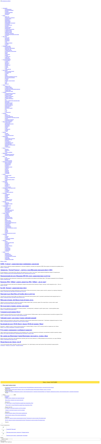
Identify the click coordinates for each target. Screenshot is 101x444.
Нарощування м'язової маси (10, 222)
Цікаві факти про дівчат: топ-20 (10, 342)
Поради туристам (8, 199)
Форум (6, 118)
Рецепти (6, 78)
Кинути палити (8, 95)
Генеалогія (7, 40)
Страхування (7, 248)
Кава (6, 74)
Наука (6, 178)
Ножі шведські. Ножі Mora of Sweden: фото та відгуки (17, 294)
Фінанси (4, 240)
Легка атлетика (8, 221)
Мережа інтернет (8, 32)
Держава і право (8, 87)
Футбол (6, 231)
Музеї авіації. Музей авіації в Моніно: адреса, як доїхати (39, 389)
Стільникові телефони (9, 238)
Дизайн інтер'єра (8, 50)
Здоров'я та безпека (9, 88)
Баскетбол (7, 215)
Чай (6, 82)
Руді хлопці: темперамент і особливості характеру (16, 330)
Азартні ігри (7, 122)
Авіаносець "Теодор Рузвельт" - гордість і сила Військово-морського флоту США (26, 270)
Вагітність (7, 38)
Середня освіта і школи (9, 179)
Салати (6, 79)
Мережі (6, 145)
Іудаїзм (6, 61)
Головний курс (8, 72)
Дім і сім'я (5, 36)
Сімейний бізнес (8, 30)
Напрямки (7, 197)
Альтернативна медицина (10, 93)
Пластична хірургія (9, 104)
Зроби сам (7, 57)
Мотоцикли (7, 13)
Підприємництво (8, 25)
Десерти (6, 73)
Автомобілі (5, 8)
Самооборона (8, 225)
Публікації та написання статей (9, 187)
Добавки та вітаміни (9, 96)
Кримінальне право (9, 91)
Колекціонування (8, 255)
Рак (6, 109)
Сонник (6, 67)
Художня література (9, 192)
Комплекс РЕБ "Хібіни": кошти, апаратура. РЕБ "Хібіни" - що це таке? (23, 282)
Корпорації (7, 19)
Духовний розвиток (7, 59)
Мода (4, 156)
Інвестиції (7, 243)
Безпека (6, 137)
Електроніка (7, 239)
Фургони (7, 14)
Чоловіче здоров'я (8, 103)
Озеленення (7, 54)
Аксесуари (7, 37)
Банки (6, 241)
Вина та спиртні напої (9, 71)
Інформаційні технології (10, 138)
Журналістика (8, 163)
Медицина (7, 101)
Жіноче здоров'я (8, 97)
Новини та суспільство (7, 161)
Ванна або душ (8, 49)
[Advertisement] (21, 4)
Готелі (6, 198)
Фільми (6, 130)
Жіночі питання (8, 162)
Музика (6, 126)
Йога (6, 219)
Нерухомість (7, 247)
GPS (6, 235)
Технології (5, 234)
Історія (6, 176)
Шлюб (6, 182)
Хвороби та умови (9, 94)
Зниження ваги (8, 226)
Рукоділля (7, 257)
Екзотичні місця (8, 200)
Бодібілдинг (7, 216)
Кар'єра (4, 132)
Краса (4, 147)
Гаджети (7, 236)
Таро (6, 68)
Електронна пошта (9, 120)
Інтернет (4, 113)
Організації (7, 23)
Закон (4, 84)
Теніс (6, 228)
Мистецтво (7, 124)
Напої (6, 75)
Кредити (7, 244)
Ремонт (6, 55)
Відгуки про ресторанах (10, 77)
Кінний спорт (8, 220)
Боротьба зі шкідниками (10, 48)
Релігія (6, 66)
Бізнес (4, 15)
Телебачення (7, 129)
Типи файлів (7, 146)
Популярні (7, 395)
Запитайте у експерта (9, 33)
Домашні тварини (8, 42)
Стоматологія (8, 112)
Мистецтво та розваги (7, 121)
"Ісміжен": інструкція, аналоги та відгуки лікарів (15, 410)
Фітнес (6, 229)
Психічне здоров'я (8, 108)
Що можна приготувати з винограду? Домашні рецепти (18, 432)
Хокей (6, 232)
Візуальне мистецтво (9, 123)
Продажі (7, 26)
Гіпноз (6, 206)
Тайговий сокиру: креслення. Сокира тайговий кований (18, 318)
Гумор (6, 131)
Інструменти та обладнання (10, 51)
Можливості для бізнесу (10, 17)
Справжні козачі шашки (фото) (10, 312)
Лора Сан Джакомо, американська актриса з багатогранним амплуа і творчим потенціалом (60, 391)
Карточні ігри (8, 254)
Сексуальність (8, 186)
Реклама (4, 201)
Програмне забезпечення (10, 144)
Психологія (7, 212)
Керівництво (7, 28)
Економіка (7, 173)
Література (7, 125)
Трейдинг (7, 250)
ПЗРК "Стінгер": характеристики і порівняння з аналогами (19, 264)
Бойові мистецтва (8, 217)
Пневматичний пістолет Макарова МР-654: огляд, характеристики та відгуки (25, 276)
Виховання (7, 39)
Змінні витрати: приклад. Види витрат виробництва (15, 415)
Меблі (6, 53)
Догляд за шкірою (8, 152)
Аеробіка (7, 214)
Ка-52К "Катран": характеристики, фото (13, 288)
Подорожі (5, 193)
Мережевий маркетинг (9, 154)
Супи (6, 81)
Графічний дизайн (8, 203)
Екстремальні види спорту (10, 233)
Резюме (6, 133)
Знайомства (7, 184)
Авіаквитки (7, 194)
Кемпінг (6, 195)
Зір (5, 99)
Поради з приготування (10, 80)
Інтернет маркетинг (9, 116)
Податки (7, 246)
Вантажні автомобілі (9, 10)
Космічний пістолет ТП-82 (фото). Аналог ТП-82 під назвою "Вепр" (22, 324)
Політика (7, 170)
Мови (6, 180)
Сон (6, 111)
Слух (6, 110)
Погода (6, 169)
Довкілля (7, 167)
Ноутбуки (7, 140)
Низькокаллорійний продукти (11, 76)
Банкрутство (7, 85)
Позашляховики (8, 9)
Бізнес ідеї (7, 16)
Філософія (7, 172)
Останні (6, 396)
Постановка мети (8, 211)
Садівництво (7, 56)
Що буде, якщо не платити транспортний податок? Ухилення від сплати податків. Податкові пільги (25, 420)
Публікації (7, 190)
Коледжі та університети (10, 177)
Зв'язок (6, 237)
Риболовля (7, 224)
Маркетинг (5, 153)
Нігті (6, 151)
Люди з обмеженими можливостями (12, 100)
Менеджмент (7, 21)
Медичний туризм (8, 102)
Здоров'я (4, 92)
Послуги (7, 35)
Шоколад (7, 83)
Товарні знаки (8, 90)
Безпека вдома (8, 47)
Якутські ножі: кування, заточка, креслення (14, 306)
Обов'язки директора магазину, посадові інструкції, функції (42, 387)
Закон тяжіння (8, 207)
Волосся (6, 149)
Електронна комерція (9, 119)
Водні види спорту (9, 218)
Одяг (6, 157)
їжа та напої (5, 70)
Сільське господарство (9, 29)
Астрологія (7, 60)
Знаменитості (8, 164)
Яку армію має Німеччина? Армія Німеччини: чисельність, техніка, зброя (24, 336)
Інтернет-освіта (8, 175)
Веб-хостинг (7, 115)
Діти (6, 41)
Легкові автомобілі (9, 12)
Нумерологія (7, 64)
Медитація (7, 62)
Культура (7, 165)
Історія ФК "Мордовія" (11, 429)
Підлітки (7, 43)
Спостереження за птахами (10, 256)
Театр (6, 128)
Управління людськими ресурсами (12, 34)
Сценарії (7, 191)
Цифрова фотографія (9, 259)
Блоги (6, 114)
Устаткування (8, 141)
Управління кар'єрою (9, 135)
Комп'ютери (5, 136)
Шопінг (6, 159)
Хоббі (4, 252)
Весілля (6, 185)
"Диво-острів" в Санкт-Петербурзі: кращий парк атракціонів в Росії (18, 405)
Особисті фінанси (8, 245)
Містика (6, 63)
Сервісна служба (8, 31)
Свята (6, 44)
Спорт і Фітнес (6, 213)
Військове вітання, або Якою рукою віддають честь (16, 300)
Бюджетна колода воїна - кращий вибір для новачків (17, 435)
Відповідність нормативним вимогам (12, 89)
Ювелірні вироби (8, 160)
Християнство (8, 69)
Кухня (6, 52)
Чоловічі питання (8, 166)
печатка (6, 204)
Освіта (4, 174)
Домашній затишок (6, 46)
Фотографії (7, 258)
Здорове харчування (9, 98)
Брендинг (7, 202)
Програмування (8, 143)
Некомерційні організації (10, 22)
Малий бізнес (8, 20)
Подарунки (7, 158)
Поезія (6, 188)
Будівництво (7, 58)
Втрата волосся (8, 105)
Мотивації (7, 208)
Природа (7, 171)
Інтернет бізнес (8, 18)
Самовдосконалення (7, 205)
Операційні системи (9, 142)
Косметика (7, 150)
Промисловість (8, 27)
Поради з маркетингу (9, 155)
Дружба (6, 183)
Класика (6, 11)
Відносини (5, 181)
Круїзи (6, 196)
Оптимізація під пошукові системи (12, 117)
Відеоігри (7, 253)
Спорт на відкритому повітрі (11, 227)
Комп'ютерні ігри (8, 139)
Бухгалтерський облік (9, 242)
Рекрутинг (7, 134)
